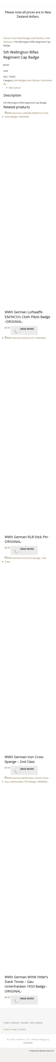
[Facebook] (6, 1014)
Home (6, 38)
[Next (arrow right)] (3, 1058)
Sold (13, 38)
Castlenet (28, 1042)
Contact (22, 1029)
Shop (13, 1029)
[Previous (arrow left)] (1, 1058)
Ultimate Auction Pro (46, 1051)
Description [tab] (15, 87)
